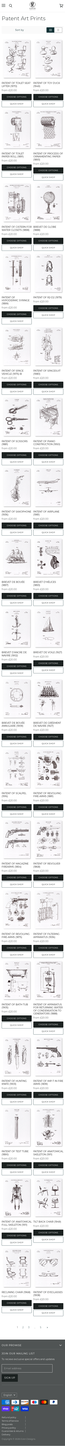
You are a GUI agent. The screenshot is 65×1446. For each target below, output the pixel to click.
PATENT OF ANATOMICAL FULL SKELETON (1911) (17, 1223)
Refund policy (9, 1417)
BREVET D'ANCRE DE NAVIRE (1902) (14, 654)
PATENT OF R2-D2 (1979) (47, 297)
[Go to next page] (47, 1327)
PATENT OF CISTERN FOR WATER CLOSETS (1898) (17, 228)
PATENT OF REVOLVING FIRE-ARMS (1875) (16, 935)
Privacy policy (9, 1427)
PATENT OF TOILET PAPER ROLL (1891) (13, 155)
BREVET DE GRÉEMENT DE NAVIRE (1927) (47, 724)
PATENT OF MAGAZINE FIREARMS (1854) (15, 865)
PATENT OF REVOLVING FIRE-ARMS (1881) (47, 795)
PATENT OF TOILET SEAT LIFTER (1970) (16, 85)
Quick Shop (17, 104)
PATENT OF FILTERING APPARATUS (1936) (46, 935)
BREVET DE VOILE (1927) (47, 652)
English (8, 1395)
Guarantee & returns (13, 1431)
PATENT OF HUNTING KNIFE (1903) (14, 1082)
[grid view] (50, 30)
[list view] (58, 30)
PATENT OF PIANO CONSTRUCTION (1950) (46, 443)
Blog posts (7, 1424)
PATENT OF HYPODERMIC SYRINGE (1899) (16, 300)
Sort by (19, 30)
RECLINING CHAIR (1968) (16, 1292)
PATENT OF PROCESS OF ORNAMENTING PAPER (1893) (48, 156)
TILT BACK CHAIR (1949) (47, 1221)
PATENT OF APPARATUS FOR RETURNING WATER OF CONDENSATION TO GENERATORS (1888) (48, 1009)
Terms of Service (10, 1420)
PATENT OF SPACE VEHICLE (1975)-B (13, 372)
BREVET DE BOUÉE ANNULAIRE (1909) (13, 724)
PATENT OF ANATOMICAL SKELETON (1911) (48, 1153)
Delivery (6, 1434)
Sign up (9, 1377)
